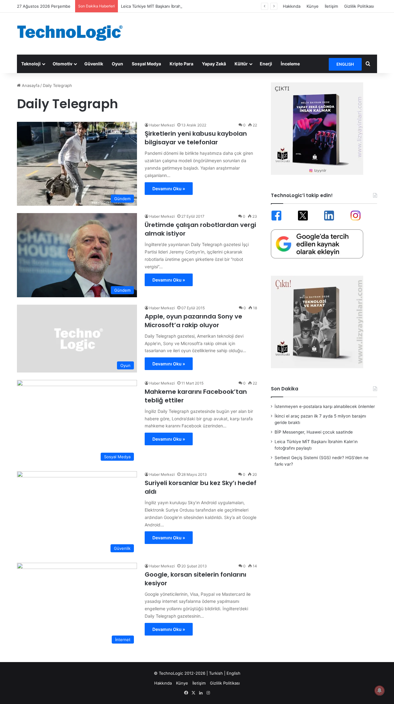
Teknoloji (31, 63)
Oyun (117, 63)
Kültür (241, 63)
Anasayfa (30, 85)
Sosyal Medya (146, 63)
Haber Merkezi (162, 125)
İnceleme (290, 63)
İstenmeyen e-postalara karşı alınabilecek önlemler (325, 406)
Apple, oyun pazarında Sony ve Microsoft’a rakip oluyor (193, 320)
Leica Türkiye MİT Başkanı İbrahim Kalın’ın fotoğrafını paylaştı (178, 6)
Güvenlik (93, 63)
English (233, 673)
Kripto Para (181, 63)
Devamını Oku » (168, 188)
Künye (313, 6)
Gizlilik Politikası (359, 6)
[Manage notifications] (379, 690)
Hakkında (291, 6)
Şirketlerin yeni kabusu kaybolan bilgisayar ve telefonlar (196, 137)
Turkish (216, 673)
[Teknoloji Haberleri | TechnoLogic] (74, 33)
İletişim (331, 6)
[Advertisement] (259, 33)
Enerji (266, 63)
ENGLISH (345, 64)
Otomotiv (62, 63)
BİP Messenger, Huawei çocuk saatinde (314, 432)
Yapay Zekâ (214, 63)
